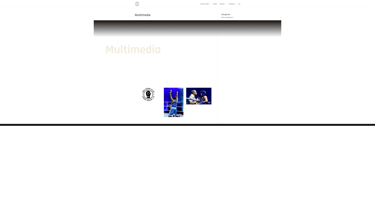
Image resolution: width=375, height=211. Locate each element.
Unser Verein (204, 4)
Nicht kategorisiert (227, 17)
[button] (138, 102)
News (215, 4)
